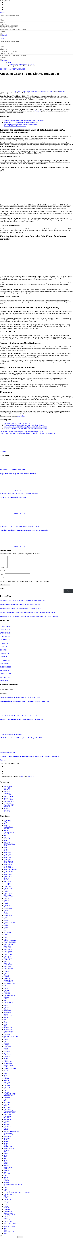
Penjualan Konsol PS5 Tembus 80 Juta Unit (17, 423)
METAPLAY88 (5, 677)
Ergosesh (3, 12)
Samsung (6, 1165)
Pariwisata (7, 1097)
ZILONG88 (3, 650)
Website (2, 578)
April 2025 (7, 812)
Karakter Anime (8, 1031)
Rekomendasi (8, 1133)
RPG (5, 1155)
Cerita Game (7, 886)
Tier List (6, 1201)
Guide (6, 985)
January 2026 (8, 798)
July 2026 (7, 788)
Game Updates (8, 970)
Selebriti (6, 1169)
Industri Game (8, 1016)
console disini (21, 416)
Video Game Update (10, 1223)
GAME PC (7, 959)
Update (6, 1216)
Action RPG (7, 820)
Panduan (6, 1092)
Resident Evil (8, 1136)
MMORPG (7, 1055)
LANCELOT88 (5, 660)
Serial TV (7, 1172)
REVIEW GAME (9, 1148)
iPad (5, 1019)
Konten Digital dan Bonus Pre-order (15, 126)
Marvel (6, 1050)
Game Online (8, 958)
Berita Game (7, 856)
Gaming (6, 973)
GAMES (2, 20)
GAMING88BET (5, 667)
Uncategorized (8, 1213)
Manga (6, 1048)
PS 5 (56, 91)
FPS (5, 929)
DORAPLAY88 (5, 636)
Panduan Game (8, 1095)
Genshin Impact (8, 980)
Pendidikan (7, 1109)
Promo (6, 1129)
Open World (7, 1089)
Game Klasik (8, 951)
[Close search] (1, 1235)
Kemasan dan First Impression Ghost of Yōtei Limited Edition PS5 (24, 120)
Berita (2, 752)
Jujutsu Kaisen (8, 1027)
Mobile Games (8, 1065)
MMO (6, 1053)
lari (5, 1041)
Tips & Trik (7, 1203)
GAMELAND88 (5, 626)
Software (6, 1179)
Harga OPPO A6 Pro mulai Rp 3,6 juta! (13, 497)
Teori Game (7, 1199)
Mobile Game (8, 1061)
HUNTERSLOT (5, 663)
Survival (6, 1186)
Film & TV (21, 697)
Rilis (5, 1152)
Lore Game (7, 1046)
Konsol (6, 1038)
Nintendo (6, 1078)
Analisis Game (8, 827)
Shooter (6, 1177)
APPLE (2, 22)
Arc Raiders (7, 842)
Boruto (6, 880)
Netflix (6, 1070)
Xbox (5, 1228)
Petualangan (7, 1114)
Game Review (8, 965)
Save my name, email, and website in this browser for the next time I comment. (26, 581)
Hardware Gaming (9, 995)
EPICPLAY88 (4, 643)
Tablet (6, 1187)
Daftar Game (8, 893)
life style (6, 752)
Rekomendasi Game (10, 1135)
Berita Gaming (8, 861)
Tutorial (6, 1206)
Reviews (6, 1150)
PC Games (7, 1106)
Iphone (6, 1021)
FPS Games (7, 932)
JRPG (5, 1022)
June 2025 (7, 808)
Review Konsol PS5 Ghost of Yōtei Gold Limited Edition (21, 122)
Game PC (7, 961)
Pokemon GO (8, 1124)
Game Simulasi (8, 968)
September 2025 (9, 805)
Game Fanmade (8, 944)
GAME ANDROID (10, 941)
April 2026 (7, 793)
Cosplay (6, 890)
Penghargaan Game (10, 1111)
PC (5, 1099)
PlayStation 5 (50, 91)
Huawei (6, 1007)
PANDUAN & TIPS (6, 28)
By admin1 (18, 91)
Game (5, 936)
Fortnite (6, 924)
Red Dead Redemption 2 (11, 1131)
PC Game (7, 1102)
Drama (6, 907)
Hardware (7, 990)
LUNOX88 (3, 646)
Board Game (8, 874)
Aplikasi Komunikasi (10, 839)
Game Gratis (7, 946)
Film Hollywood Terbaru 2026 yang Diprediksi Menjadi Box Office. (20, 608)
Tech (5, 1189)
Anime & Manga (9, 832)
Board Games (8, 876)
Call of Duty (7, 883)
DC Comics (7, 895)
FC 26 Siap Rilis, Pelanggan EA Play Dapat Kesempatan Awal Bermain (25, 427)
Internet (6, 1017)
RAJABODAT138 (5, 674)
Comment (3, 567)
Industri (6, 1014)
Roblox (6, 1153)
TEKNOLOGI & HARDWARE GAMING (13, 29)
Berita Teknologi (9, 871)
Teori (5, 1198)
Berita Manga (8, 864)
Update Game (8, 1220)
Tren (5, 1204)
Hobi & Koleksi (8, 1002)
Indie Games (7, 1012)
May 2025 (7, 810)
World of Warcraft (9, 1226)
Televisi (6, 1196)
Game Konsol (8, 953)
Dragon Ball (7, 905)
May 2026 (7, 791)
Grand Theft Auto (9, 983)
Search (2, 588)
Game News (7, 956)
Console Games (8, 888)
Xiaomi (37, 526)
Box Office (7, 881)
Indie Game (7, 1010)
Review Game (8, 1146)
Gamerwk (38, 111)
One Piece (7, 1082)
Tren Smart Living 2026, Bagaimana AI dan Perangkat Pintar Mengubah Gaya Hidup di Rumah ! (29, 616)
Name (2, 571)
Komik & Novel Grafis (11, 1036)
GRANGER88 (4, 653)
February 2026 (8, 796)
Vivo (5, 1225)
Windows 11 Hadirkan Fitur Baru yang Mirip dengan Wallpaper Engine (25, 428)
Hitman (6, 999)
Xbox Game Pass (9, 1232)
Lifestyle (12, 752)
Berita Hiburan (8, 863)
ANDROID (3, 24)
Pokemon (7, 1121)
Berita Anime (8, 851)
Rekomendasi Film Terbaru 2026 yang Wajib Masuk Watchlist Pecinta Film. (23, 600)
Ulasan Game (8, 1211)
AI (4, 823)
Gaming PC (7, 976)
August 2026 (8, 786)
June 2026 (7, 790)
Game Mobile (8, 954)
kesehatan (7, 1034)
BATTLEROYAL (9, 844)
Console (42, 91)
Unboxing (62, 91)
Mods (5, 1067)
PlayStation (7, 1116)
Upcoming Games (9, 1215)
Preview (6, 1128)
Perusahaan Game (9, 1112)
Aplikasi (6, 835)
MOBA (6, 1058)
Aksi (5, 825)
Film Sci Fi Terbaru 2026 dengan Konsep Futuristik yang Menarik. (20, 604)
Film (15, 697)
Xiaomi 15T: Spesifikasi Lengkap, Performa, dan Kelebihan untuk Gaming (24, 530)
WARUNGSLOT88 (6, 629)
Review (38, 697)
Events (6, 914)
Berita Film (3, 697)
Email (2, 574)
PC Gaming (7, 1107)
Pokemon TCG (8, 1126)
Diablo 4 (6, 898)
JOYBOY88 (4, 680)
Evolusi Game (8, 915)
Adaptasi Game (8, 822)
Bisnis (6, 873)
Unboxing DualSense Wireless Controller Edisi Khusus (20, 124)
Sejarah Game (8, 1167)
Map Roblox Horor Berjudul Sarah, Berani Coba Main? (18, 474)
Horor (5, 1004)
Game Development (10, 942)
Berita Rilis (7, 866)
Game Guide (8, 948)
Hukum (6, 1009)
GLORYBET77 (5, 640)
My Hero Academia (10, 1068)
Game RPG (7, 966)
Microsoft (7, 1051)
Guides (6, 987)
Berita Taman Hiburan (10, 869)
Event (5, 912)
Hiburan (6, 997)
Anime (6, 830)
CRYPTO (3, 31)
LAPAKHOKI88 (5, 633)
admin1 (4, 451)
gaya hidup (7, 978)
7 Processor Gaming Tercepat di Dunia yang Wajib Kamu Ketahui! (24, 425)
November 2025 (9, 801)
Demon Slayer (8, 897)
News (5, 1072)
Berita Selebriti (8, 868)
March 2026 (7, 795)
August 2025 (8, 807)
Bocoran (6, 878)
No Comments (34, 91)
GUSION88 (3, 657)
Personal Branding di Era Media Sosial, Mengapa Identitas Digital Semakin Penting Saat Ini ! (28, 612)
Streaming (7, 1182)
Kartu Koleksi (8, 1033)
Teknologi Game (9, 1194)
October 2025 (8, 803)
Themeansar (31, 776)
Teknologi (7, 1191)
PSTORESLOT (5, 670)
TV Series (7, 1208)
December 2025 (8, 800)
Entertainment (8, 908)
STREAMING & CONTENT (9, 26)
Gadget (6, 934)
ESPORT (7, 910)
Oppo (9, 493)
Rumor (6, 1162)
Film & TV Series (30, 697)
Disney (6, 902)
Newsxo (22, 776)
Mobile (6, 1060)
